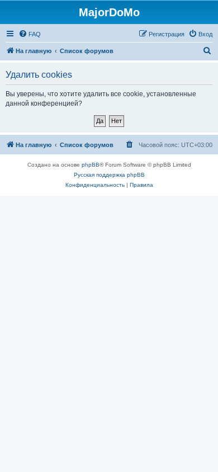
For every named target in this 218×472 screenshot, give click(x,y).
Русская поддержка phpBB (109, 175)
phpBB (90, 165)
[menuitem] (29, 34)
